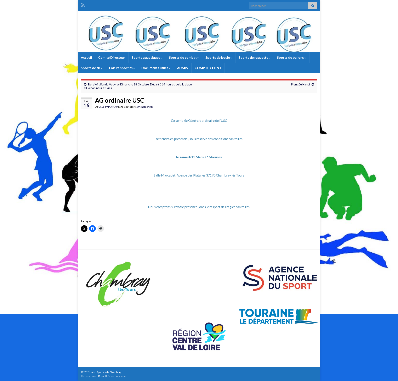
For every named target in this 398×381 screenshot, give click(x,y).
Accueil (86, 57)
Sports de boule (218, 57)
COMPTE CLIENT (208, 68)
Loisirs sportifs (121, 68)
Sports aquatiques (146, 57)
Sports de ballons (291, 57)
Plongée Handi (300, 84)
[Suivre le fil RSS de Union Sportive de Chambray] (83, 4)
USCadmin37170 (108, 106)
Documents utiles (155, 68)
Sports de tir (91, 68)
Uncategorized (145, 106)
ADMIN (182, 68)
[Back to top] (388, 371)
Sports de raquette (254, 57)
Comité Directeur (111, 57)
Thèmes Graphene (115, 375)
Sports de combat (183, 57)
